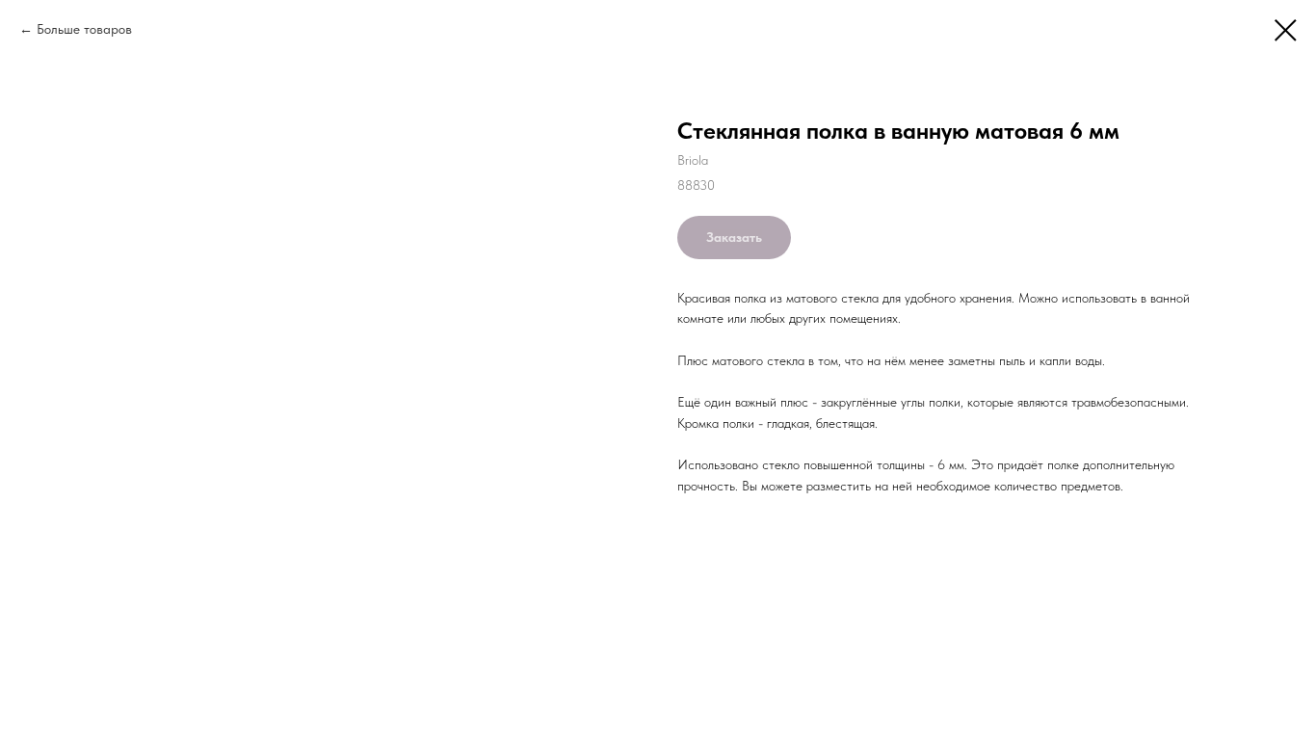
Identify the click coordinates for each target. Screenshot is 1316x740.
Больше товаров (84, 29)
